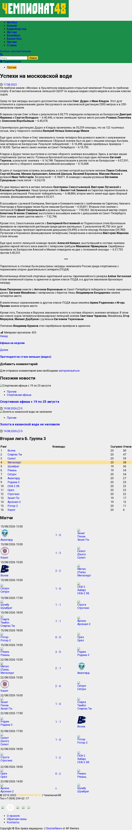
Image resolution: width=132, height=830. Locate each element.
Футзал (12, 32)
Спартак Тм (15, 454)
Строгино (13, 494)
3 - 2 (58, 570)
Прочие (12, 42)
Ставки (11, 45)
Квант (11, 509)
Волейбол (13, 35)
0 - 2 (58, 773)
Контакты (13, 822)
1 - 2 (58, 757)
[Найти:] (14, 57)
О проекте (13, 815)
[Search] (1, 54)
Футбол (12, 22)
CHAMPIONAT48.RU (29, 795)
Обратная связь (17, 819)
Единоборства (16, 29)
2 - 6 (58, 686)
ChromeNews (54, 828)
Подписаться (11, 61)
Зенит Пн (13, 498)
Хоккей (12, 25)
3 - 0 (58, 652)
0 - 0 (58, 637)
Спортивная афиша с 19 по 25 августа (29, 402)
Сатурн (12, 474)
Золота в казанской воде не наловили (30, 424)
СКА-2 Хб (13, 486)
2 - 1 (58, 668)
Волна (11, 450)
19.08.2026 (10, 408)
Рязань (12, 470)
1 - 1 (58, 604)
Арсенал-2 (14, 502)
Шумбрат (13, 466)
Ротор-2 (13, 506)
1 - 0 (58, 535)
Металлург (14, 462)
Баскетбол (14, 38)
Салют (12, 458)
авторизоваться (69, 370)
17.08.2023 (10, 84)
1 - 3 (58, 553)
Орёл (11, 490)
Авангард (14, 478)
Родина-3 (14, 482)
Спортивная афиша (19, 395)
